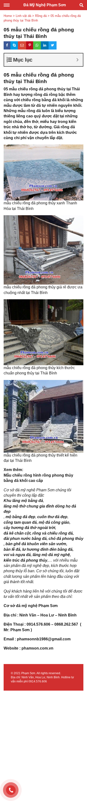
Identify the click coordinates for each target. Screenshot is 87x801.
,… (49, 560)
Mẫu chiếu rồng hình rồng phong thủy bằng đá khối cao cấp (38, 478)
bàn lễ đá (12, 549)
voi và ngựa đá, (18, 555)
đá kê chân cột (17, 533)
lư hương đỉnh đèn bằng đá (47, 549)
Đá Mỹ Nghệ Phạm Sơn (44, 5)
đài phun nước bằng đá (25, 538)
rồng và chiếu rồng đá (52, 533)
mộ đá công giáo (54, 522)
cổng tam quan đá (20, 522)
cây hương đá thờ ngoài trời (29, 528)
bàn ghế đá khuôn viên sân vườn (36, 544)
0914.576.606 (38, 681)
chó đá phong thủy (66, 538)
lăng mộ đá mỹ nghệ (51, 555)
